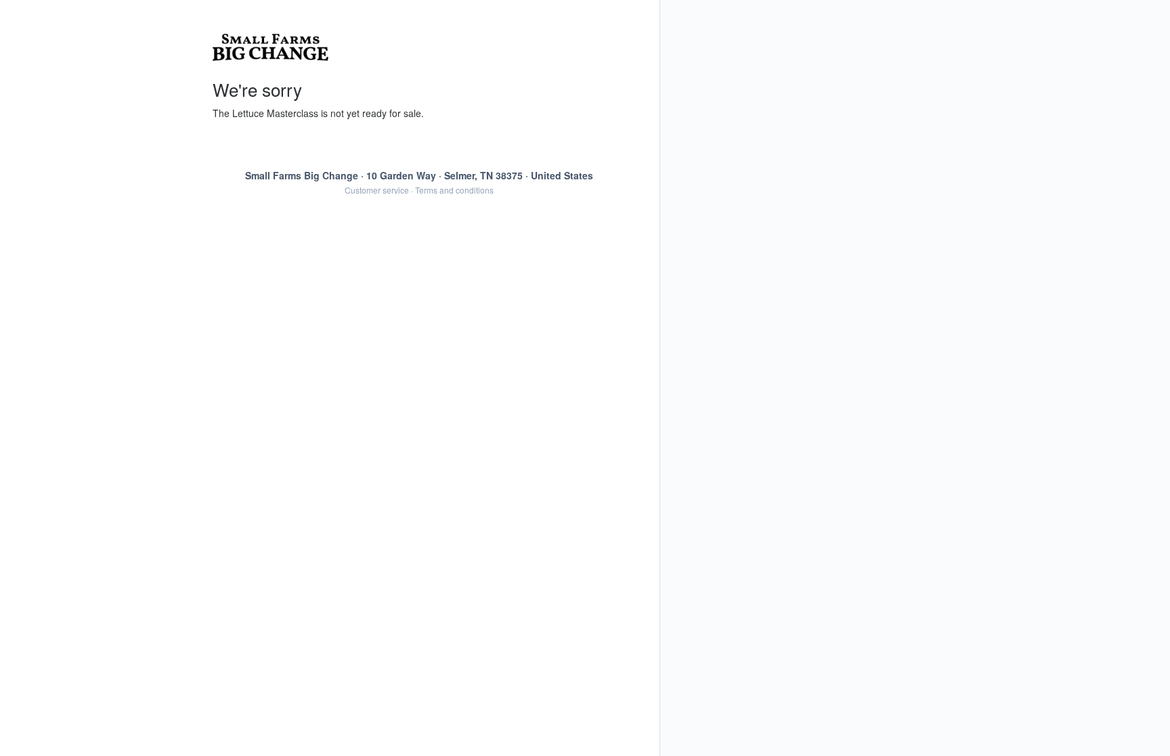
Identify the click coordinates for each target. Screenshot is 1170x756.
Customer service (377, 190)
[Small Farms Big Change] (419, 47)
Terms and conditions (454, 190)
